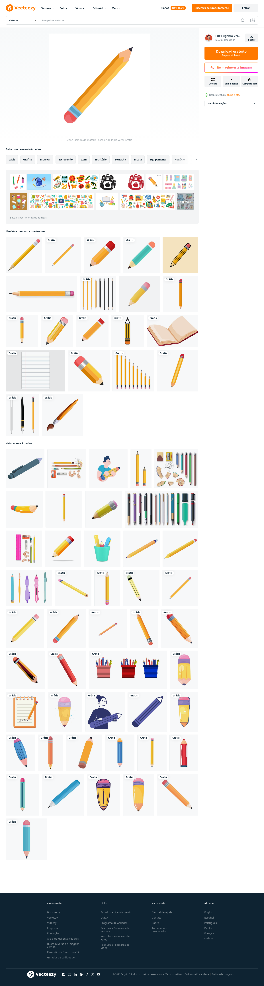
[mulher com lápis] (105, 712)
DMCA (104, 917)
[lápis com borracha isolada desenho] (180, 294)
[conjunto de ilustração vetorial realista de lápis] (98, 294)
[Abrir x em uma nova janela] (92, 974)
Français (209, 933)
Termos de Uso (173, 974)
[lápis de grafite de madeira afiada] (133, 370)
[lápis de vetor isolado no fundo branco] (89, 370)
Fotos (63, 8)
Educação (53, 933)
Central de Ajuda (162, 912)
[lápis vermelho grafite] (67, 670)
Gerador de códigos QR (61, 957)
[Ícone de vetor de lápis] (92, 331)
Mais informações (217, 103)
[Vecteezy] (21, 8)
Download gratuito (231, 53)
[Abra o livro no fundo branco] (172, 331)
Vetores (46, 8)
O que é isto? (233, 94)
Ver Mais (185, 201)
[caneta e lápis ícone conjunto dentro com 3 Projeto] (128, 670)
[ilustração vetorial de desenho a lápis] (180, 255)
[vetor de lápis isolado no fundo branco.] (102, 255)
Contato (156, 917)
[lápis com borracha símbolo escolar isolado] (177, 370)
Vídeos (79, 8)
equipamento (158, 159)
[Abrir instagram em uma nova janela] (69, 974)
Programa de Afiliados (114, 923)
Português (210, 923)
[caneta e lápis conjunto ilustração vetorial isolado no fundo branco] (22, 415)
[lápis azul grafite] (20, 753)
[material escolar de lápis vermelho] (183, 753)
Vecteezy (52, 917)
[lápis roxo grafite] (147, 712)
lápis (12, 159)
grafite (27, 159)
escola (138, 159)
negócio (180, 159)
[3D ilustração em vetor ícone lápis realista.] (139, 294)
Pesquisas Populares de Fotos (115, 938)
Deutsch (209, 928)
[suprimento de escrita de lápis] (141, 588)
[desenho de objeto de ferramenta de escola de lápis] (127, 331)
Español (209, 917)
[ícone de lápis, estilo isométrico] (141, 549)
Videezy (51, 923)
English (208, 912)
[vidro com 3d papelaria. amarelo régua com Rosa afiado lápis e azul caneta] (102, 549)
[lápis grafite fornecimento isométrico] (73, 588)
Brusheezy (53, 912)
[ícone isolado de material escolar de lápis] (57, 331)
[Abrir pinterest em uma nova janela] (81, 974)
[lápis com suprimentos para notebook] (25, 712)
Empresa (52, 928)
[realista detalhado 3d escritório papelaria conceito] (66, 468)
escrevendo (65, 159)
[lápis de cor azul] (63, 795)
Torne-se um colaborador (159, 929)
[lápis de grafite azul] (119, 753)
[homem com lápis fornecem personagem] (108, 468)
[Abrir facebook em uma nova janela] (63, 974)
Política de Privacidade (197, 974)
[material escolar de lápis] (63, 255)
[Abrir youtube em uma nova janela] (98, 974)
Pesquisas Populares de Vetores (115, 929)
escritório (101, 159)
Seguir (251, 39)
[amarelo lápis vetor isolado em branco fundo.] (63, 549)
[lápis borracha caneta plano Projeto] (24, 509)
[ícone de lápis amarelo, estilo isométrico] (180, 549)
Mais (115, 8)
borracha (120, 159)
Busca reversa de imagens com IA (63, 945)
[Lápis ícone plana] (141, 255)
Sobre (155, 923)
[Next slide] (193, 159)
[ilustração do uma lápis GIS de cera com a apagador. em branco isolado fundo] (64, 509)
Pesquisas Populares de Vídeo (115, 946)
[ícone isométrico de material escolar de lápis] (108, 628)
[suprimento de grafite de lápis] (22, 331)
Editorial (98, 8)
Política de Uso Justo (223, 974)
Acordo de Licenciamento (116, 912)
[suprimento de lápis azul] (26, 839)
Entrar (246, 8)
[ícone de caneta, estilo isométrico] (25, 468)
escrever (45, 159)
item (84, 159)
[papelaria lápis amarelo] (24, 255)
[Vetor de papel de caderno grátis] (35, 370)
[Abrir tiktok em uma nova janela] (86, 974)
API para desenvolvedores (63, 938)
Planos (165, 8)
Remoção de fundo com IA (63, 952)
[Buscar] (243, 20)
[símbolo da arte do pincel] (62, 415)
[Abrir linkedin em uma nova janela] (75, 974)
